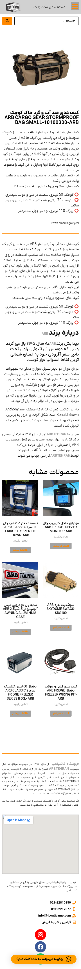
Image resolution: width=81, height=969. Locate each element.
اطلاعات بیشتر (61, 546)
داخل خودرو (56, 727)
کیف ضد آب (58, 737)
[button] (75, 6)
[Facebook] (40, 946)
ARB (45, 334)
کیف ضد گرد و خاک (35, 737)
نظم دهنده (13, 737)
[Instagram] (40, 934)
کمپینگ (41, 727)
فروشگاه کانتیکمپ (64, 764)
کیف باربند (25, 732)
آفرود (68, 732)
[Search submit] (7, 21)
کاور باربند (57, 732)
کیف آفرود (41, 732)
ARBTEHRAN (57, 434)
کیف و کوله (27, 727)
